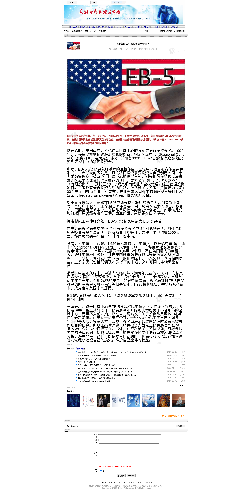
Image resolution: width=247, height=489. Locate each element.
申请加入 (173, 27)
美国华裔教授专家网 (80, 31)
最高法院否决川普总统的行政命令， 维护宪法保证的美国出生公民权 (105, 372)
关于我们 (155, 27)
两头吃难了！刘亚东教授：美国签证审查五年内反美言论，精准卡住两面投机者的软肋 (112, 352)
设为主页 (139, 483)
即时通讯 (83, 27)
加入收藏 (148, 483)
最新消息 (101, 27)
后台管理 (130, 483)
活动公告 (92, 27)
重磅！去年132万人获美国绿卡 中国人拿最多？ (97, 365)
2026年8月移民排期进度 (87, 362)
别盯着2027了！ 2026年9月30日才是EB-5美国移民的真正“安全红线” (105, 368)
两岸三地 (128, 27)
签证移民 (102, 31)
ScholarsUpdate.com (124, 488)
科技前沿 (110, 27)
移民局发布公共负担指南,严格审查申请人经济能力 (98, 356)
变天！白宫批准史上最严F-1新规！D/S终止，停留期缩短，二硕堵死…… (107, 375)
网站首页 (74, 27)
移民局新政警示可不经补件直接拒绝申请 (94, 359)
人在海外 (137, 27)
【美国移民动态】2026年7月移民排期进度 (95, 381)
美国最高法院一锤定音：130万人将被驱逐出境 (96, 378)
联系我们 (164, 27)
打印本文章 (73, 426)
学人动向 (119, 27)
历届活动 (146, 27)
